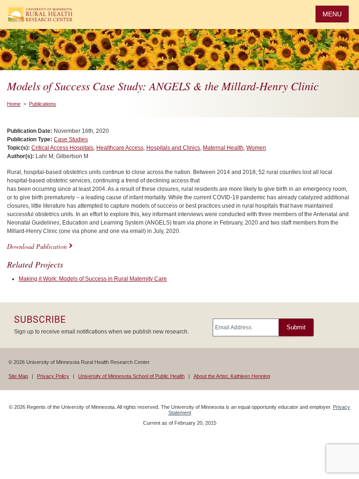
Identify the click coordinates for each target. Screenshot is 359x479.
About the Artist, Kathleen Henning (232, 376)
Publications (42, 104)
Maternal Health (223, 148)
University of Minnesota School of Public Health (131, 376)
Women (256, 148)
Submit (296, 327)
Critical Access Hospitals (62, 148)
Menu (332, 14)
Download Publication (37, 246)
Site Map (18, 376)
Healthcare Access (120, 148)
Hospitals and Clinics (173, 148)
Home (14, 104)
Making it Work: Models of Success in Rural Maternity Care (93, 279)
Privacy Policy (53, 376)
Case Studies (71, 139)
